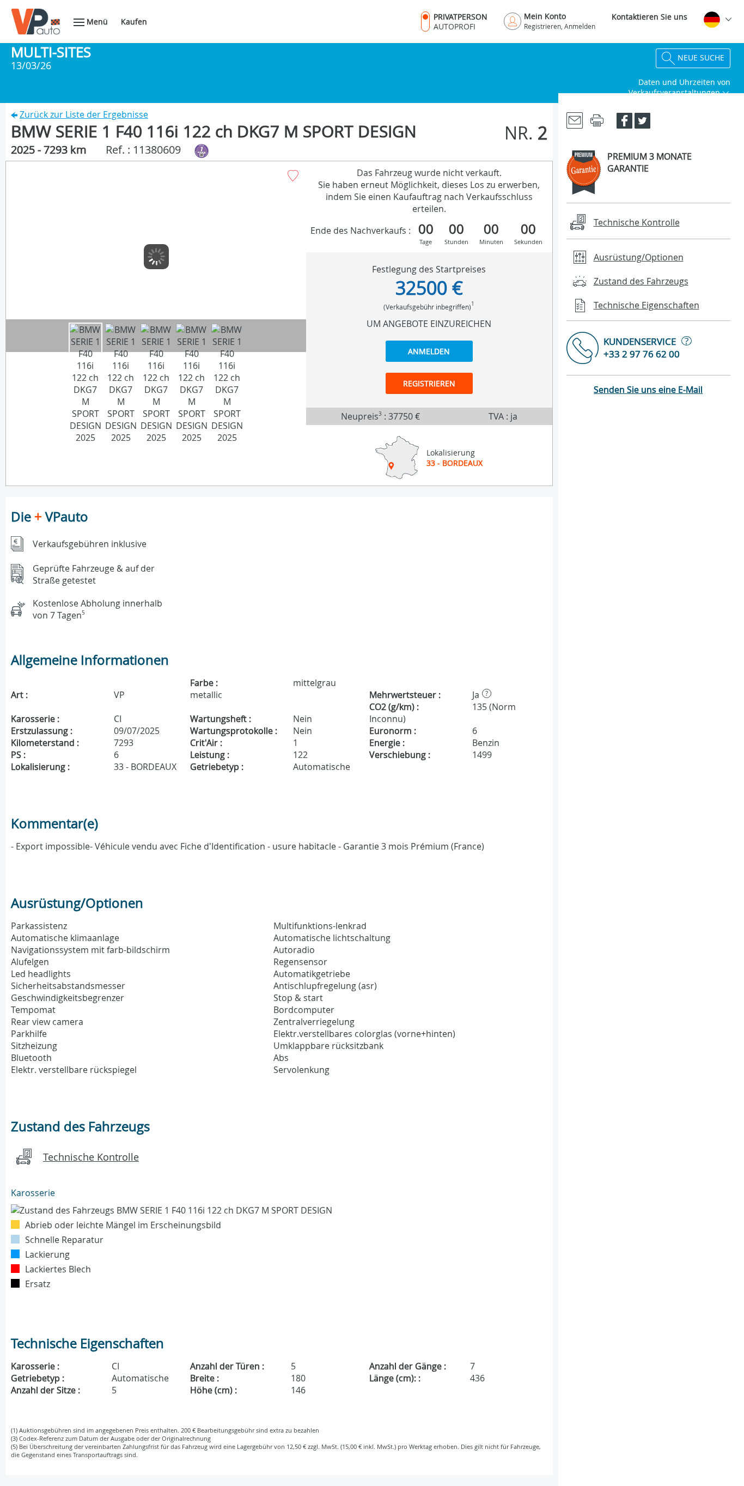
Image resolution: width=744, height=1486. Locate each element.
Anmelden (429, 351)
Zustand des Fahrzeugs (641, 281)
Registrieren (429, 383)
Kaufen (134, 21)
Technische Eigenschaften (646, 305)
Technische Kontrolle (91, 1156)
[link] (574, 119)
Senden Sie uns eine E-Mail (648, 390)
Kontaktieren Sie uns (649, 16)
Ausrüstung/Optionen (639, 257)
